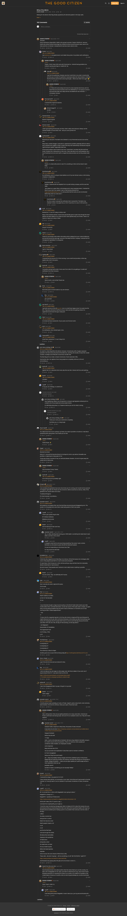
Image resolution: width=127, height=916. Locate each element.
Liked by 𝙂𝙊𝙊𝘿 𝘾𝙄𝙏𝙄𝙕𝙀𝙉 (49, 53)
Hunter (44, 51)
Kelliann (42, 682)
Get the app (71, 909)
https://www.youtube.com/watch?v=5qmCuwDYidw (53, 858)
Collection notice (75, 905)
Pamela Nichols (46, 115)
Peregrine (42, 484)
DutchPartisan (45, 171)
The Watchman (44, 639)
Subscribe (115, 3)
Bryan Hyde (43, 428)
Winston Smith (46, 125)
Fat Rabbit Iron (43, 555)
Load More (42, 344)
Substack (56, 913)
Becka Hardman (46, 245)
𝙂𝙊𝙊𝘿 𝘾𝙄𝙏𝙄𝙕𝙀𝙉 (40, 11)
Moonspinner (48, 99)
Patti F (43, 317)
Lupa (43, 384)
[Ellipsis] (89, 39)
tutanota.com (48, 55)
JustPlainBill (45, 136)
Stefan (48, 71)
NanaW (42, 773)
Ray (46, 295)
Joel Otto (44, 304)
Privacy (64, 905)
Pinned (43, 40)
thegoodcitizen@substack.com (52, 192)
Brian (43, 286)
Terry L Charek (43, 658)
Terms (68, 905)
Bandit (44, 375)
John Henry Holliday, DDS (46, 347)
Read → (39, 17)
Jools (43, 326)
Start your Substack (60, 909)
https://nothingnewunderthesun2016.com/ (77, 653)
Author (46, 62)
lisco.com (59, 308)
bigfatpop (44, 254)
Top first (88, 22)
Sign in (122, 3)
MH (43, 223)
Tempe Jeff (45, 335)
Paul (41, 592)
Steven (44, 232)
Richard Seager (51, 108)
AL (43, 208)
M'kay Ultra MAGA (43, 10)
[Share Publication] (108, 3)
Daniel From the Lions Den (49, 866)
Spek (41, 580)
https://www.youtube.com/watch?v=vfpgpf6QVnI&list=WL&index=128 (58, 799)
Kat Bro (44, 265)
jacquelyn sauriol (44, 501)
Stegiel (41, 448)
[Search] (105, 3)
